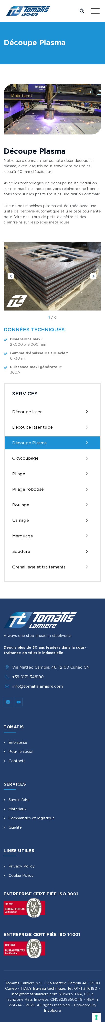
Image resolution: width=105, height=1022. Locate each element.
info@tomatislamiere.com (37, 686)
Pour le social (21, 751)
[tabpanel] (52, 276)
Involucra (52, 1010)
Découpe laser (27, 412)
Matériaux (18, 809)
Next (93, 276)
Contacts (17, 761)
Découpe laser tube (32, 427)
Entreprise (18, 742)
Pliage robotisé (28, 489)
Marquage (22, 536)
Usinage (20, 520)
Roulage (20, 505)
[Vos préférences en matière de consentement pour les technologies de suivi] (96, 1017)
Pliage (18, 474)
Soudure (21, 551)
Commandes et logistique (32, 818)
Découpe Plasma (29, 443)
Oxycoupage (25, 458)
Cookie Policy (21, 875)
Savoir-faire (19, 800)
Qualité (15, 827)
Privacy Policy (22, 866)
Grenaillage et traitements (38, 567)
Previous (11, 276)
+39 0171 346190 (28, 677)
